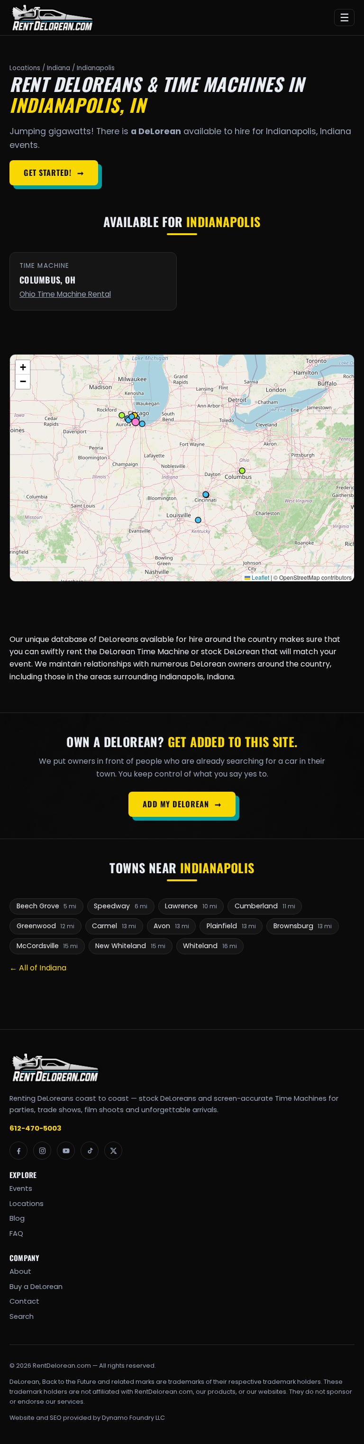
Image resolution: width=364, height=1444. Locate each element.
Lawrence (191, 906)
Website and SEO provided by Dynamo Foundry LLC (87, 1418)
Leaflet (259, 577)
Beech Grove (47, 906)
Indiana (58, 68)
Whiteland (210, 945)
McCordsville (47, 945)
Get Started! (53, 172)
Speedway (120, 906)
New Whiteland (130, 945)
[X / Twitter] (113, 1151)
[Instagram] (42, 1151)
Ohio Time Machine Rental (65, 294)
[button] (23, 367)
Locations (24, 68)
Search (21, 1316)
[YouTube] (66, 1151)
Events (20, 1188)
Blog (17, 1218)
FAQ (16, 1233)
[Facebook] (18, 1151)
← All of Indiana (37, 967)
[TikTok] (90, 1151)
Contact (24, 1301)
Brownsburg (302, 926)
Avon (171, 926)
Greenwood (46, 926)
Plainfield (231, 926)
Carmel (114, 926)
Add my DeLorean (182, 804)
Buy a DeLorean (36, 1286)
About (20, 1271)
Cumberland (265, 906)
